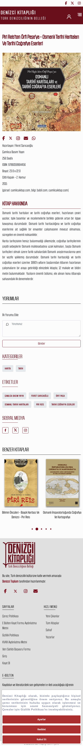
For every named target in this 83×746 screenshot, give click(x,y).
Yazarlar (50, 637)
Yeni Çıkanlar (52, 616)
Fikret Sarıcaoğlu (39, 396)
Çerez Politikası (10, 616)
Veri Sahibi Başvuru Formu (16, 649)
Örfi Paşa (60, 396)
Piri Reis (40, 404)
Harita (8, 368)
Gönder (41, 343)
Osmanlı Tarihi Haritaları (17, 404)
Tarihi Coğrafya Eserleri (63, 404)
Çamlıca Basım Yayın (14, 396)
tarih (20, 368)
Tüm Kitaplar (52, 623)
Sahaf (49, 630)
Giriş (4, 656)
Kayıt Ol (6, 663)
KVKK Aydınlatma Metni (14, 642)
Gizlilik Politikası (10, 635)
